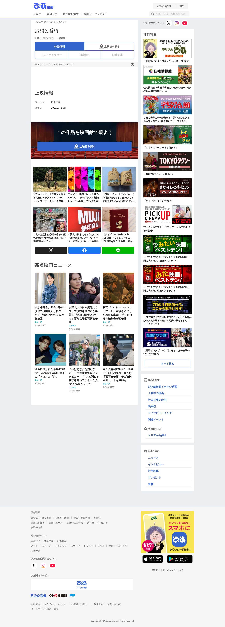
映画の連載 (36, 527)
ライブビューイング (160, 413)
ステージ (46, 545)
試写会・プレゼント (96, 14)
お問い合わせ (114, 604)
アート (34, 545)
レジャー (88, 545)
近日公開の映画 (157, 400)
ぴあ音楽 (62, 541)
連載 (150, 484)
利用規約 (98, 604)
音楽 (182, 6)
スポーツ (75, 545)
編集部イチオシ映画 (41, 517)
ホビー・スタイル (118, 545)
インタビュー (156, 464)
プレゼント (154, 477)
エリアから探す (157, 435)
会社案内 (35, 604)
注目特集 (153, 471)
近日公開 (52, 14)
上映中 (37, 14)
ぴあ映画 (51, 22)
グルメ (101, 545)
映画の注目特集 (75, 522)
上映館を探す (112, 46)
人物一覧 (35, 550)
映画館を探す (71, 14)
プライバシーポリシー (55, 604)
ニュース (153, 458)
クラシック (61, 545)
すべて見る (167, 363)
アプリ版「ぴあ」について (169, 570)
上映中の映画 (156, 393)
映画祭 (152, 406)
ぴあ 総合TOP (164, 6)
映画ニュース (56, 522)
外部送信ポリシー (80, 604)
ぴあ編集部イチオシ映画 (162, 386)
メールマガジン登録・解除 (44, 609)
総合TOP (35, 541)
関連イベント (156, 419)
